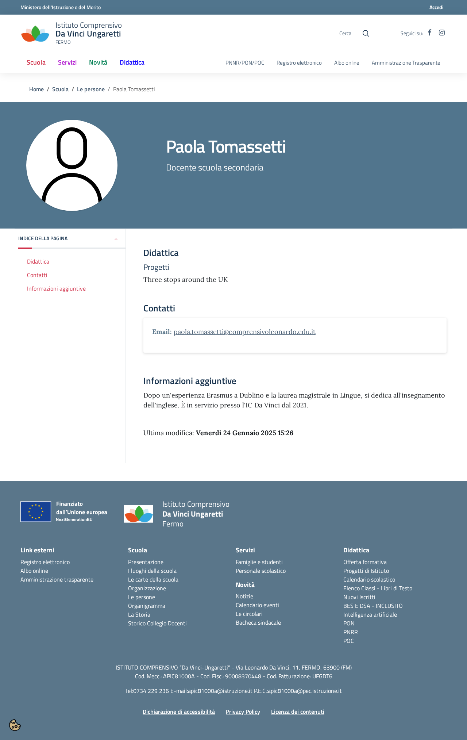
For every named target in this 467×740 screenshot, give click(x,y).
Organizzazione (147, 588)
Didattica (38, 261)
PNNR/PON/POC (244, 63)
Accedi (436, 7)
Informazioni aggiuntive (56, 288)
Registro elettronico (299, 63)
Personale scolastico (261, 570)
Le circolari (249, 613)
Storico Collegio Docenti (157, 623)
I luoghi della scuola (152, 570)
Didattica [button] (132, 62)
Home (36, 89)
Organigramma (146, 605)
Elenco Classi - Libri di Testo (377, 588)
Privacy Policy (243, 711)
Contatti (37, 275)
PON (349, 623)
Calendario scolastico (369, 579)
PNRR (350, 632)
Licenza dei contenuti (297, 711)
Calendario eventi (257, 605)
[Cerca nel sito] (366, 33)
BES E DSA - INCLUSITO (373, 605)
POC (348, 640)
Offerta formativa (365, 561)
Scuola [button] (38, 64)
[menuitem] (36, 63)
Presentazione (145, 561)
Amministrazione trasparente (56, 579)
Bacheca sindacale (258, 622)
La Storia (139, 614)
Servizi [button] (67, 62)
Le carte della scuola (153, 579)
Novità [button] (98, 62)
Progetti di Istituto (366, 570)
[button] (72, 239)
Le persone (91, 89)
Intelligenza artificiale (370, 614)
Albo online (346, 63)
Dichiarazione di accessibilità (179, 711)
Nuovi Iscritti (359, 597)
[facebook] (429, 33)
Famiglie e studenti (259, 561)
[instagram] (442, 33)
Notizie (244, 596)
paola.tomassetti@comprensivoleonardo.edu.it (245, 331)
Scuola (60, 89)
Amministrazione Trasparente (406, 63)
